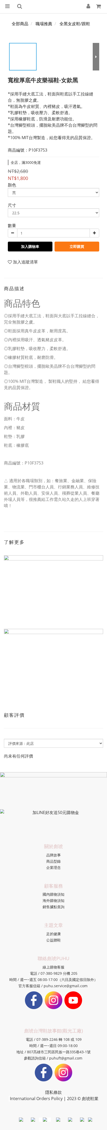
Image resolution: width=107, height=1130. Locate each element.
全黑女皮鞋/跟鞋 (74, 24)
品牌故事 (53, 855)
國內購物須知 (53, 894)
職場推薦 (44, 24)
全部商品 (20, 24)
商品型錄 (53, 861)
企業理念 (53, 867)
